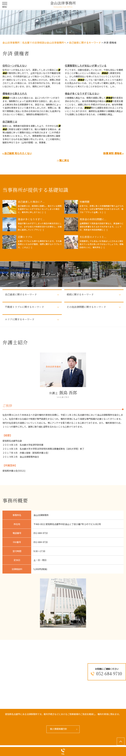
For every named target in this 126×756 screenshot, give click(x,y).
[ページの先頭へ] (120, 741)
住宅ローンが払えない (14, 65)
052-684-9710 (109, 674)
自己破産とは (9, 121)
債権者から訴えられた (14, 93)
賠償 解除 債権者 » (113, 153)
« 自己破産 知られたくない (17, 153)
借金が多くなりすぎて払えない (82, 93)
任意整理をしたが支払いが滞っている (85, 65)
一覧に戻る (63, 160)
